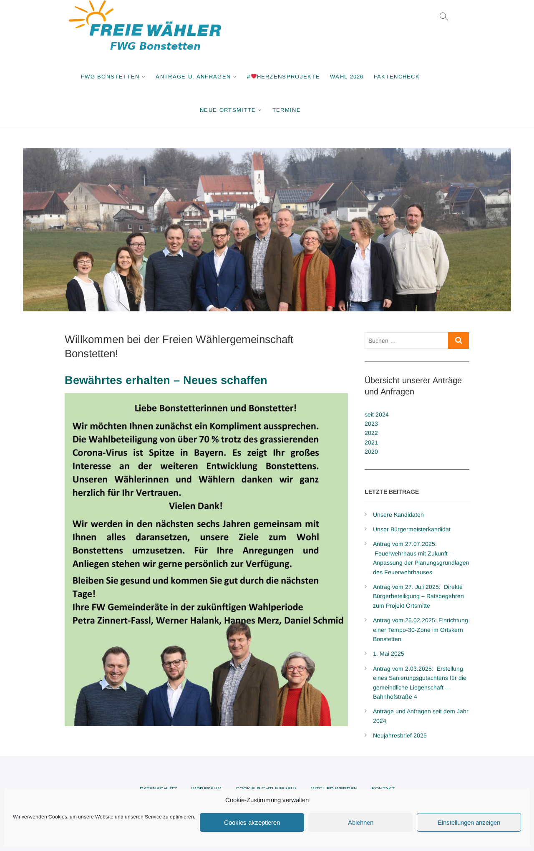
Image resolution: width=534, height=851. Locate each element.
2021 (371, 442)
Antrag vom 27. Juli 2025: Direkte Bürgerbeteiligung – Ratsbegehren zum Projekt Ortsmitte (418, 596)
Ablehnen (360, 822)
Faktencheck (397, 76)
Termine (286, 110)
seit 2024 (377, 414)
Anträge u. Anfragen (193, 76)
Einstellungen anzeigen (469, 822)
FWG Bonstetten (110, 76)
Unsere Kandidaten (398, 514)
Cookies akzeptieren (252, 822)
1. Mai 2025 (388, 653)
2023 (371, 423)
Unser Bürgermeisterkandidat (412, 529)
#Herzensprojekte (283, 76)
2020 (371, 451)
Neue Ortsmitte (228, 110)
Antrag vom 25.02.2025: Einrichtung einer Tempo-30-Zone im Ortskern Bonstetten (420, 629)
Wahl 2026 (347, 76)
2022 (371, 432)
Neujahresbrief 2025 (400, 735)
